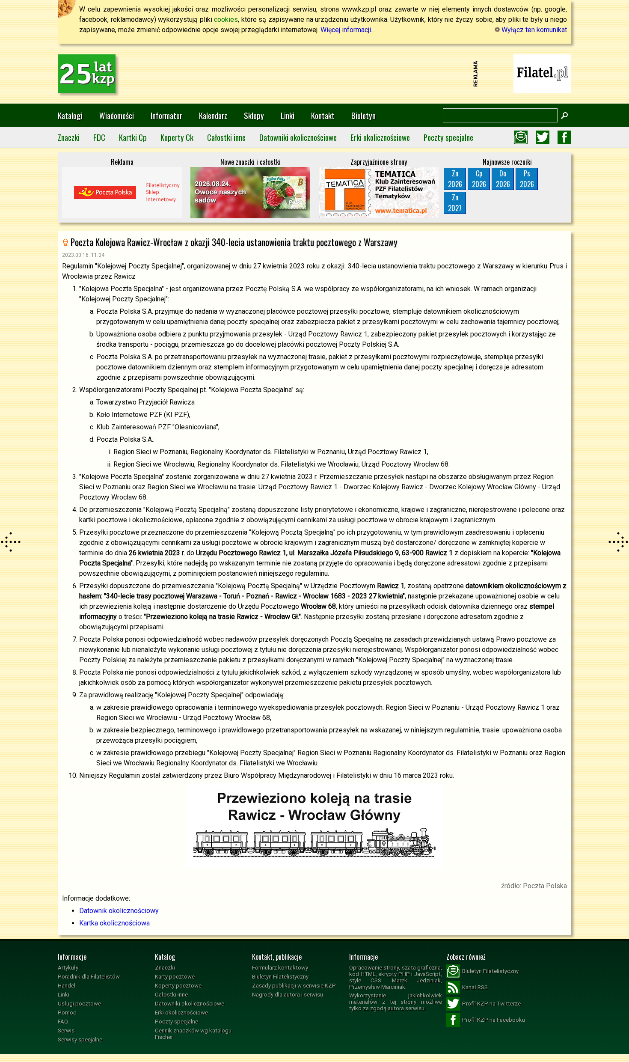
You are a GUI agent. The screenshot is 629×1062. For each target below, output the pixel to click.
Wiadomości (116, 115)
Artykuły (68, 967)
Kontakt (323, 115)
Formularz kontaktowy (280, 967)
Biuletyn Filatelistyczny (280, 976)
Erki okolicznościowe (380, 137)
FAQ (63, 1021)
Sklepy (254, 115)
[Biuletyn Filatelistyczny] (521, 137)
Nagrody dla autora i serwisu (287, 994)
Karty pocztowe (175, 976)
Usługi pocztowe (79, 1003)
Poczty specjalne (448, 137)
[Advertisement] (314, 73)
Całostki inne (226, 137)
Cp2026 (479, 178)
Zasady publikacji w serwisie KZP (294, 985)
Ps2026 (527, 178)
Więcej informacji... (347, 30)
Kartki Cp (133, 137)
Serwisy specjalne (80, 1039)
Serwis (66, 1030)
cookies (226, 19)
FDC (99, 137)
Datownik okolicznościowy (119, 911)
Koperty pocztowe (178, 985)
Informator (166, 115)
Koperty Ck (176, 137)
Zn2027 (455, 202)
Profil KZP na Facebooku (493, 1020)
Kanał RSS (475, 987)
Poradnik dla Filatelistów (89, 976)
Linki (287, 115)
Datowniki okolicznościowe (298, 137)
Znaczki (69, 137)
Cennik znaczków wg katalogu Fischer (193, 1033)
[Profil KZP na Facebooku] (564, 137)
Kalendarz (213, 115)
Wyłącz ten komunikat (533, 30)
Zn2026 (455, 178)
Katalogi (70, 115)
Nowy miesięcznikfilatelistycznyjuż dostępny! (542, 73)
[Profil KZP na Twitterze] (542, 137)
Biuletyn (363, 115)
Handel (66, 985)
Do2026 (503, 178)
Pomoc (67, 1012)
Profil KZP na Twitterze (491, 1003)
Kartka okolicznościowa (114, 923)
